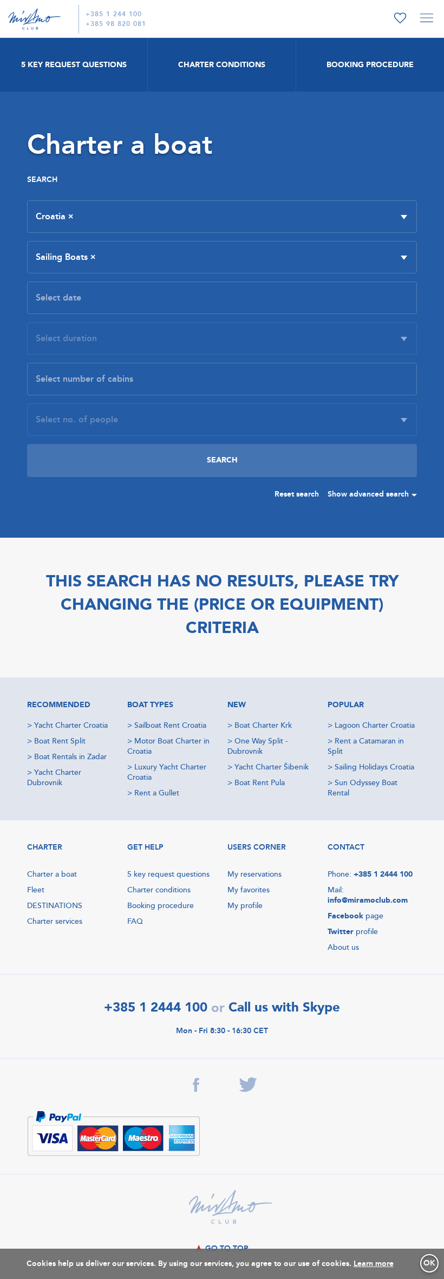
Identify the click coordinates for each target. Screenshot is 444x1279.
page (355, 916)
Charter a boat (52, 874)
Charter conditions (159, 890)
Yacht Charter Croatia (71, 725)
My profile (245, 905)
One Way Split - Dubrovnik (257, 746)
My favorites (248, 890)
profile (353, 931)
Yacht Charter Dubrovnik (54, 777)
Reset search (297, 494)
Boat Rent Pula (259, 783)
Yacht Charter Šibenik (271, 767)
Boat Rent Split (60, 741)
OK (429, 1263)
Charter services (54, 921)
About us (343, 947)
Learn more (374, 1263)
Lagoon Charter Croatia (375, 725)
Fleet (35, 890)
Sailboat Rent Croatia (170, 725)
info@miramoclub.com (368, 900)
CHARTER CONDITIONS (221, 65)
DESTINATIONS (54, 905)
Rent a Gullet (156, 793)
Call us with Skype (284, 1007)
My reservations (254, 874)
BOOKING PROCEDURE (370, 65)
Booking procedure (160, 905)
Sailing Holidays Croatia (374, 767)
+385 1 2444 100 (383, 874)
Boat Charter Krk (263, 725)
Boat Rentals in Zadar (70, 757)
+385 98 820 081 (116, 24)
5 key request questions (168, 874)
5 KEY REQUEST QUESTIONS (74, 65)
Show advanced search (368, 494)
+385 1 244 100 (114, 14)
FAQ (135, 921)
